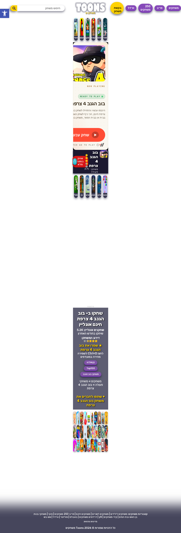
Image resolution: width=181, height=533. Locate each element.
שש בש (47, 517)
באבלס (103, 195)
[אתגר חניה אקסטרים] (106, 438)
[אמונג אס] (82, 34)
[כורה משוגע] (74, 451)
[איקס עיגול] (99, 192)
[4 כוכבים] (86, 163)
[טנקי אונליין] (93, 192)
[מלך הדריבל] (88, 424)
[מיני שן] (102, 451)
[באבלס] (105, 192)
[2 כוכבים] (86, 158)
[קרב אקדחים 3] (102, 438)
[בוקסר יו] (106, 451)
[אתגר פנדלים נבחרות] (99, 34)
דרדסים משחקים (88, 517)
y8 (100, 517)
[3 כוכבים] (86, 160)
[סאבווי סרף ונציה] (81, 424)
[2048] (74, 424)
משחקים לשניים (100, 514)
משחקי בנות (40, 514)
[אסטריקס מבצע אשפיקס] (92, 451)
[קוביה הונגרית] (92, 424)
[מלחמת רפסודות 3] (78, 451)
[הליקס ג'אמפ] (85, 451)
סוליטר (74, 195)
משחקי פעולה (94, 170)
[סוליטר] (76, 192)
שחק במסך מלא (80, 161)
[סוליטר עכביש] (105, 34)
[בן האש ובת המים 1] (82, 192)
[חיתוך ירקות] (85, 424)
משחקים (174, 8)
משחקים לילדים (118, 514)
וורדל (131, 8)
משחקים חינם (83, 514)
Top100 (90, 368)
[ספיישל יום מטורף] (76, 34)
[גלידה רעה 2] (102, 424)
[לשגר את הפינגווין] (85, 438)
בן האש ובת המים (128, 517)
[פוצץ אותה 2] (92, 438)
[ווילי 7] (88, 451)
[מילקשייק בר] (95, 438)
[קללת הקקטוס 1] (74, 438)
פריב (159, 8)
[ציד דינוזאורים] (88, 438)
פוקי (50, 514)
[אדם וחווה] (106, 424)
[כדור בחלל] (78, 438)
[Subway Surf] (93, 34)
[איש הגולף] (81, 451)
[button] (4, 13)
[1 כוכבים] (86, 155)
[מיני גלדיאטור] (99, 424)
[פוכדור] (95, 451)
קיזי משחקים (110, 517)
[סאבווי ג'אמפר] (99, 438)
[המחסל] (81, 438)
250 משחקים (145, 8)
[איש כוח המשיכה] (87, 192)
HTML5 (91, 362)
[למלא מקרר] (78, 424)
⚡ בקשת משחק (117, 8)
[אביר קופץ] (99, 451)
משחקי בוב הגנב (91, 374)
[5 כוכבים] (86, 166)
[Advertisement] (90, 252)
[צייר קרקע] (95, 424)
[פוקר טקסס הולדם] (87, 34)
